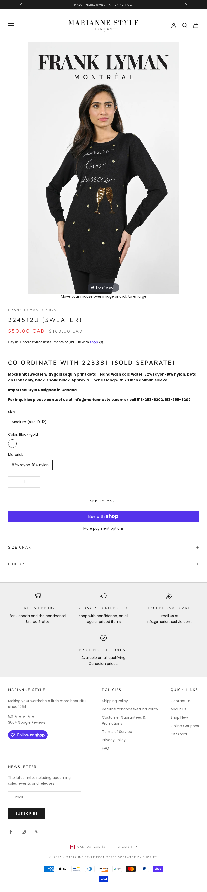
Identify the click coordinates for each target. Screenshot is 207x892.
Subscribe (26, 813)
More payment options (103, 528)
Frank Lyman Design (32, 310)
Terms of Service (117, 731)
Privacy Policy (114, 739)
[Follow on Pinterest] (36, 831)
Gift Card (179, 734)
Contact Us (181, 700)
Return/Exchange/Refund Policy (130, 709)
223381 (95, 362)
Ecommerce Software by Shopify (126, 857)
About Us (178, 709)
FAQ (105, 748)
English (125, 846)
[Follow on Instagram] (23, 831)
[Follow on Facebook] (10, 831)
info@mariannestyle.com (98, 399)
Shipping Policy (115, 700)
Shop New (179, 717)
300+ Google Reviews (26, 722)
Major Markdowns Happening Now (103, 4)
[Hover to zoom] (103, 167)
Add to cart (104, 501)
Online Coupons (185, 725)
